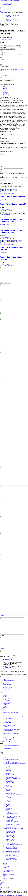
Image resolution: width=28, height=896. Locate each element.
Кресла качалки (10, 784)
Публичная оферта (7, 748)
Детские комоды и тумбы (12, 824)
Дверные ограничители (12, 852)
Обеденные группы (11, 833)
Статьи (5, 704)
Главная (2, 12)
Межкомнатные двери (11, 762)
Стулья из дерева (10, 843)
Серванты (8, 796)
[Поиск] (1, 753)
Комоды (8, 809)
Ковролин (8, 770)
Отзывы (8, 700)
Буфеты (8, 789)
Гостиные (8, 800)
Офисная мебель (7, 688)
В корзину (3, 48)
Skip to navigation (4, 0)
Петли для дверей (10, 858)
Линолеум (8, 767)
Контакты (5, 707)
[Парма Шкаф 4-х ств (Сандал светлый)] (11, 240)
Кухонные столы (10, 835)
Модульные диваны (11, 775)
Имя (1, 166)
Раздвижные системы (11, 859)
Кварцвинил (9, 765)
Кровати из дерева (10, 839)
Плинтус (8, 766)
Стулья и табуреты (10, 836)
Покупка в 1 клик (10, 48)
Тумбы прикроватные (11, 813)
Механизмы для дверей (12, 856)
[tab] (5, 90)
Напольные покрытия (8, 680)
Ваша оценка (4, 151)
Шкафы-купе (9, 808)
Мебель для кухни (7, 686)
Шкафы (8, 804)
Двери (4, 679)
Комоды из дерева (10, 842)
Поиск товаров (4, 751)
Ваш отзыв (3, 154)
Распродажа (6, 706)
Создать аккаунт (4, 890)
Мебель (2, 224)
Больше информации (11, 895)
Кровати (8, 805)
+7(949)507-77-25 (7, 3)
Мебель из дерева (7, 687)
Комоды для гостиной (11, 792)
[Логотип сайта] (6, 10)
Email (2, 169)
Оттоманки (9, 786)
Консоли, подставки (11, 793)
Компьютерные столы (11, 848)
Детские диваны (10, 779)
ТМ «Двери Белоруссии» (6, 282)
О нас (4, 699)
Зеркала (8, 790)
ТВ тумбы (8, 797)
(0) (0, 200)
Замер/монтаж (9, 697)
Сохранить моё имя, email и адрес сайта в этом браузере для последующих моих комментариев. (13, 172)
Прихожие (8, 812)
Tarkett (1, 616)
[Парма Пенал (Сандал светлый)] (9, 189)
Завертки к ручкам (10, 855)
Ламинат (8, 769)
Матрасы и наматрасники (12, 802)
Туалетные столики (11, 798)
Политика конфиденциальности (11, 745)
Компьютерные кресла (11, 847)
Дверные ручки (10, 854)
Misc (5, 12)
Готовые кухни (10, 829)
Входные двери (10, 761)
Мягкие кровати (10, 781)
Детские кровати (10, 817)
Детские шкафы (10, 820)
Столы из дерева (10, 840)
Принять (24, 895)
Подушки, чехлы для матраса (13, 794)
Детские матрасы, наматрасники (14, 825)
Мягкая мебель (7, 682)
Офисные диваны (10, 850)
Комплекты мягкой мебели (13, 778)
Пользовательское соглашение (10, 747)
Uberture (2, 615)
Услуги (5, 696)
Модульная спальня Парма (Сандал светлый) (11, 220)
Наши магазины (7, 4)
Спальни (6, 224)
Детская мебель (7, 684)
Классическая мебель (11, 777)
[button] (8, 209)
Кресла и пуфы (10, 782)
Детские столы (10, 823)
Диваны (8, 773)
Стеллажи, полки (10, 815)
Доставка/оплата (7, 703)
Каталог (2, 676)
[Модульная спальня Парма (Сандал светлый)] (12, 212)
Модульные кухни (10, 832)
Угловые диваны (10, 774)
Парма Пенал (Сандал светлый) (13, 196)
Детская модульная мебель (12, 819)
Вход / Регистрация (8, 878)
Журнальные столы (11, 806)
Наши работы (9, 702)
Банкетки (8, 785)
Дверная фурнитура (8, 690)
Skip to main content (14, 0)
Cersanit (2, 648)
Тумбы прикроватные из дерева (14, 844)
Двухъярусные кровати (12, 821)
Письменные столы (11, 811)
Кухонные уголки (10, 831)
